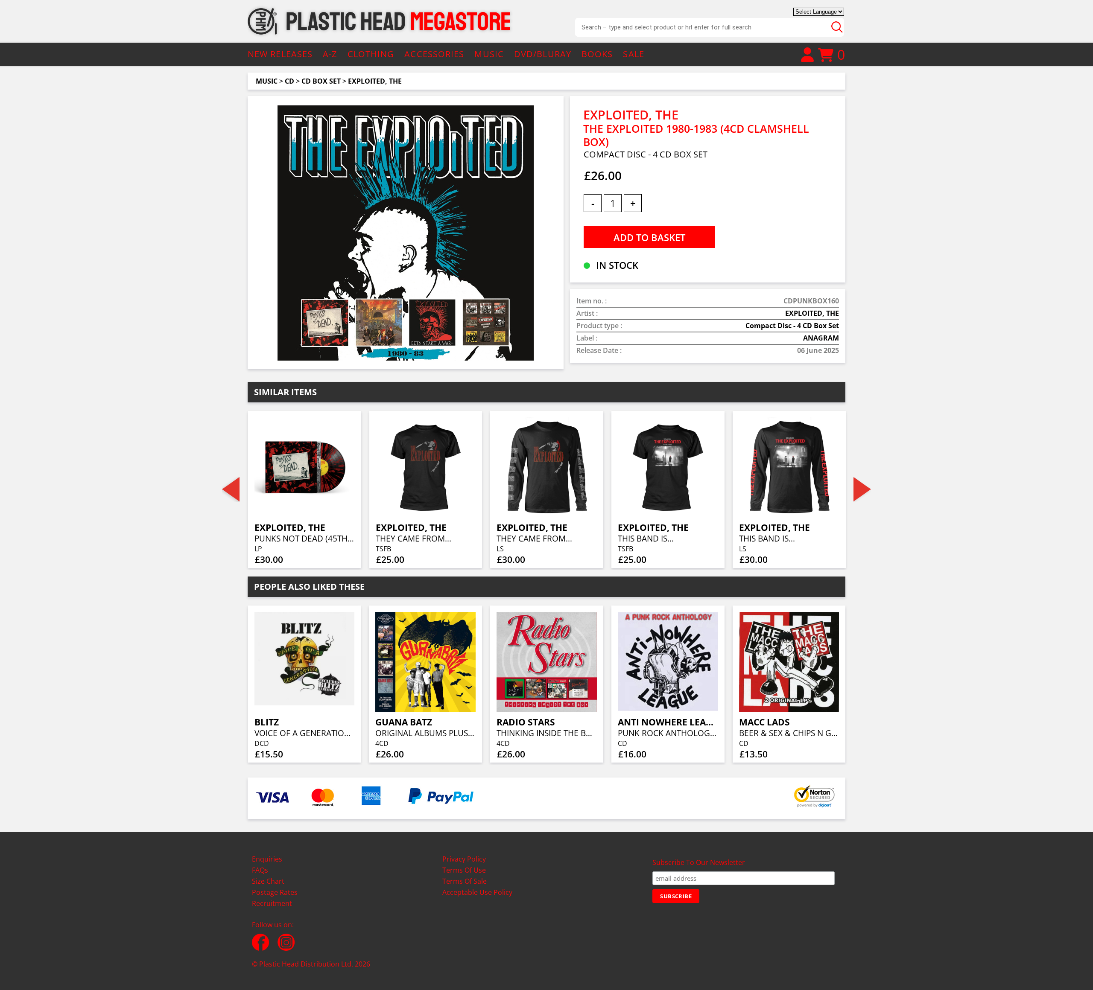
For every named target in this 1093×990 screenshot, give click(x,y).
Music (267, 81)
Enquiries (267, 859)
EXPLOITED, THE (375, 81)
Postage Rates (275, 892)
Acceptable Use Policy (477, 892)
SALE (633, 54)
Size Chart (268, 881)
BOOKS (597, 54)
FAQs (260, 870)
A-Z (330, 54)
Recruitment (272, 903)
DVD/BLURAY (542, 54)
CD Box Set (321, 81)
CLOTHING (371, 54)
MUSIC (489, 54)
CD (289, 81)
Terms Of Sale (464, 881)
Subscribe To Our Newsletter (698, 862)
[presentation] (231, 489)
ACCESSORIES (434, 54)
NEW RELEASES (280, 54)
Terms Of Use (464, 870)
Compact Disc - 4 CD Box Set (792, 325)
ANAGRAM (821, 338)
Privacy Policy (464, 859)
